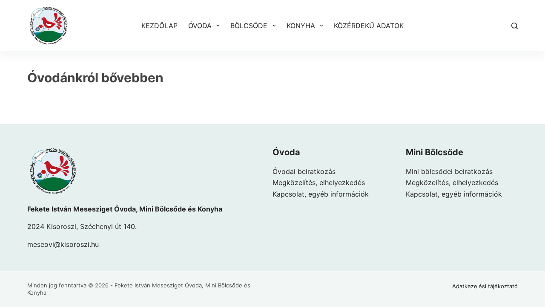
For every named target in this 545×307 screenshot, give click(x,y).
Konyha (301, 25)
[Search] (514, 26)
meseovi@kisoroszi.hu (63, 244)
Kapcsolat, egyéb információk (320, 194)
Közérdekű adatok (369, 25)
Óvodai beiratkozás (304, 171)
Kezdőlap (159, 25)
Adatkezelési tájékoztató (485, 286)
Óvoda (200, 25)
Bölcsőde (248, 25)
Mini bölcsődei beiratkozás (449, 171)
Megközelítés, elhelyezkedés (318, 182)
